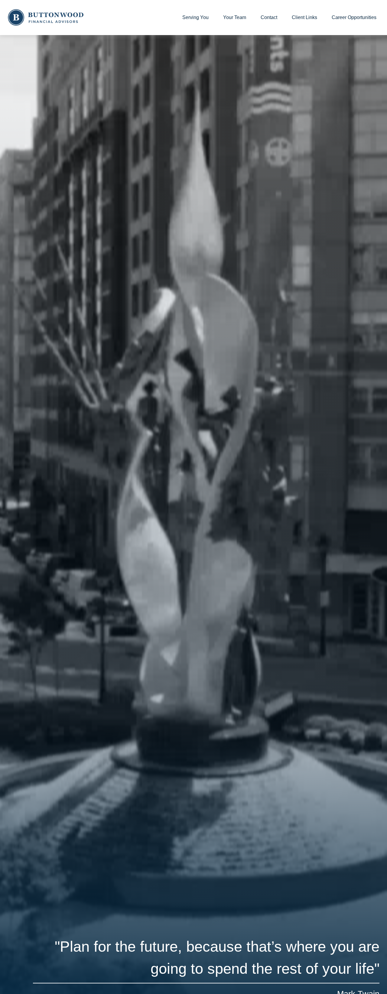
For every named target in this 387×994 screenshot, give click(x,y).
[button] (195, 17)
